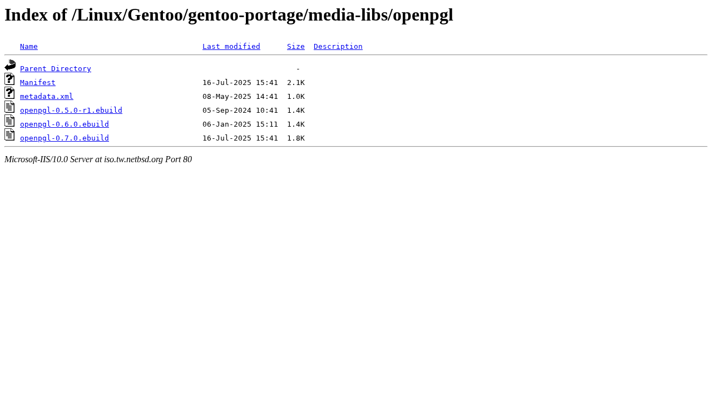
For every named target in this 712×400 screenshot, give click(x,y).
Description (338, 46)
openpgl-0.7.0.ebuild (64, 138)
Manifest (38, 82)
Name (29, 46)
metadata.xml (46, 96)
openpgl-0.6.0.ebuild (64, 124)
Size (296, 46)
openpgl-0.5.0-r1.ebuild (71, 110)
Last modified (231, 46)
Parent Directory (55, 68)
